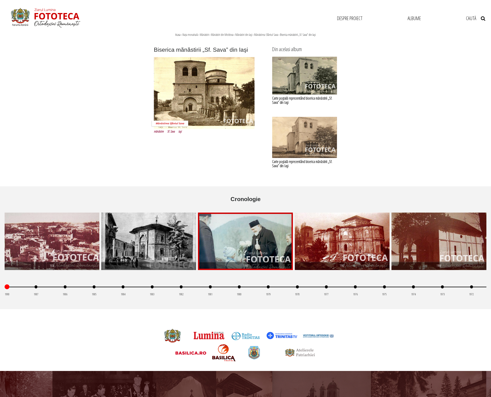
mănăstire (159, 131)
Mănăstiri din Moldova (222, 35)
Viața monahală (190, 35)
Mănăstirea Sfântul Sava (266, 35)
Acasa (177, 35)
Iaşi (180, 131)
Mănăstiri (204, 35)
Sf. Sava (171, 131)
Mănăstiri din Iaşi (243, 35)
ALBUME (414, 18)
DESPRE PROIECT (349, 18)
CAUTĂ (473, 18)
